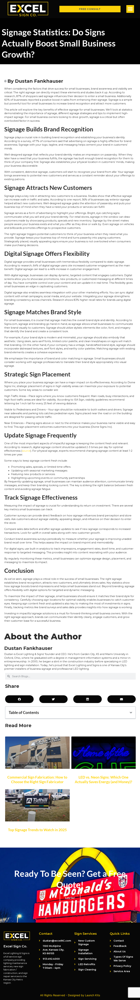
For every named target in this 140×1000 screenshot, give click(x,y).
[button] (130, 9)
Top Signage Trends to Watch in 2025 (37, 830)
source (26, 450)
